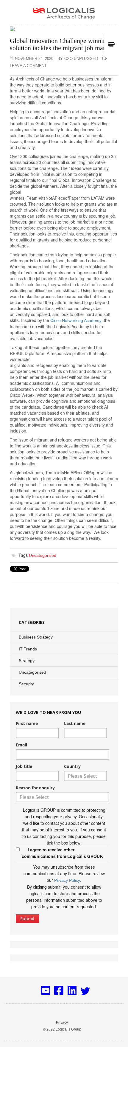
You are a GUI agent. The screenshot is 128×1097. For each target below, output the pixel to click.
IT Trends (28, 649)
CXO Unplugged (77, 58)
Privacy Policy (67, 880)
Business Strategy (36, 637)
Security (26, 683)
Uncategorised (42, 555)
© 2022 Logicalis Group (62, 1029)
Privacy (62, 1022)
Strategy (27, 660)
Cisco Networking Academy (76, 320)
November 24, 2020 (34, 58)
